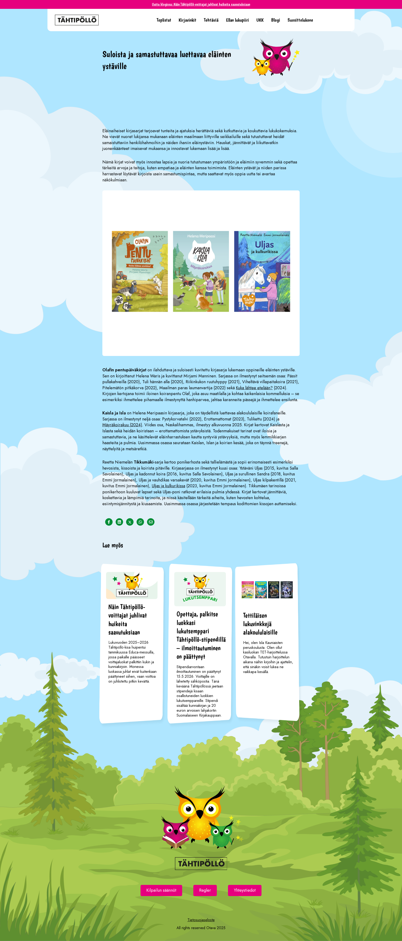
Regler (205, 890)
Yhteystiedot (245, 890)
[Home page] (102, 20)
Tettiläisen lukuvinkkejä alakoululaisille (260, 624)
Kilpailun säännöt (161, 890)
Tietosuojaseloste (201, 920)
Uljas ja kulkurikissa (168, 486)
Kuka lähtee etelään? (254, 388)
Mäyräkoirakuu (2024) (122, 425)
